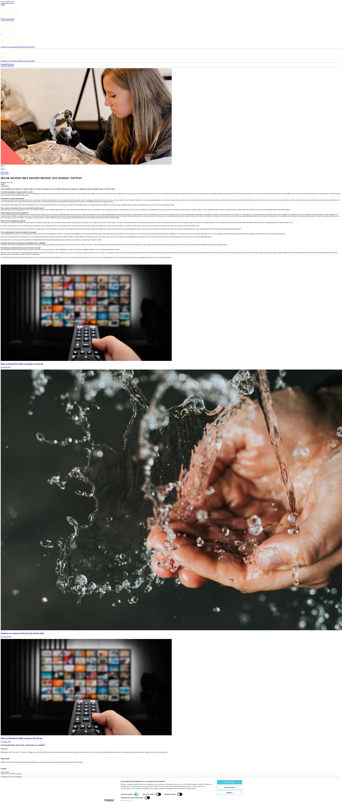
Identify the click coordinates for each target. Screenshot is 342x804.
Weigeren (229, 792)
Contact (12, 3)
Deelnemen (4, 3)
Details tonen (125, 800)
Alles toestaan (229, 782)
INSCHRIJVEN (5, 765)
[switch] (158, 794)
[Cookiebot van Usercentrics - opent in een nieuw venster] (109, 800)
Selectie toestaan (229, 787)
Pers (8, 3)
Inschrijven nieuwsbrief (7, 19)
